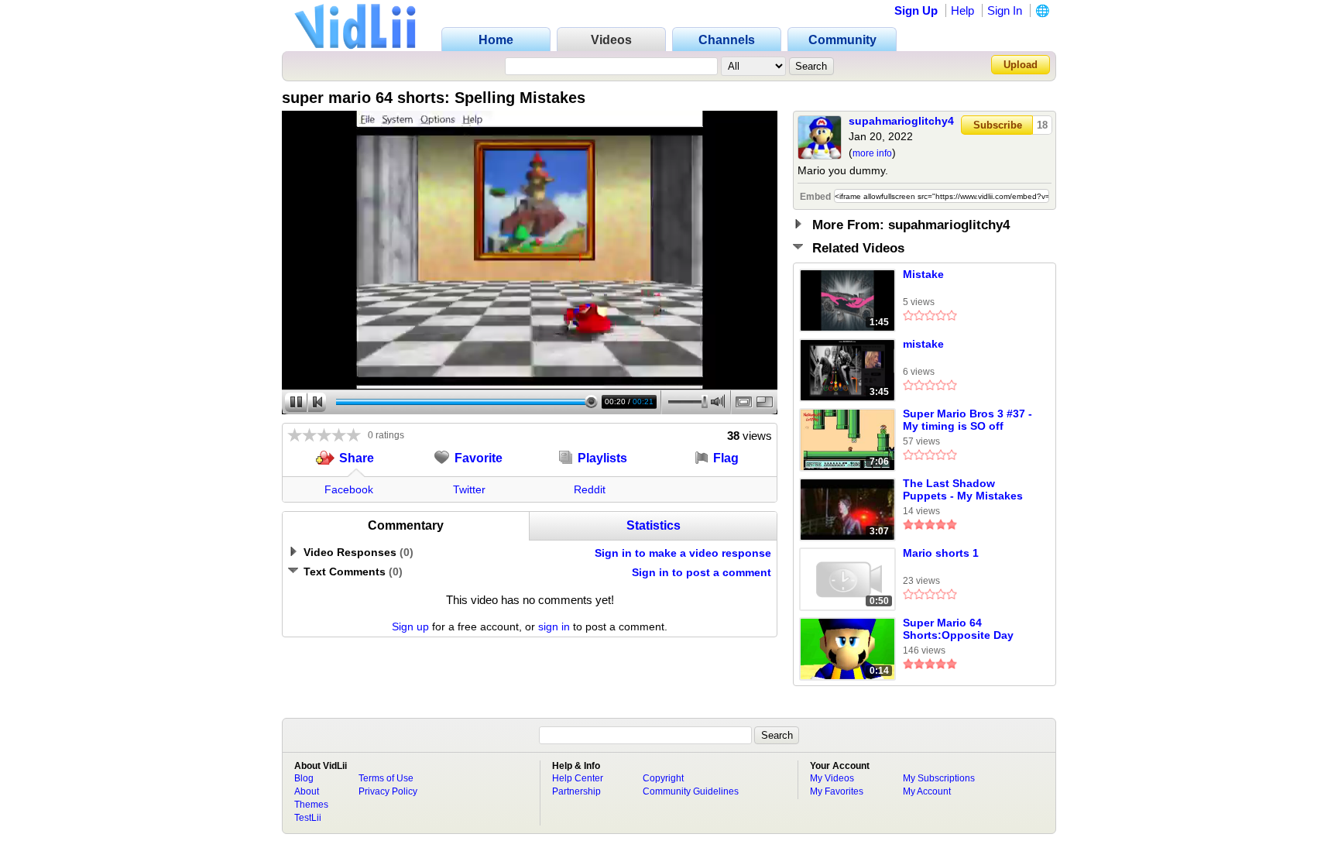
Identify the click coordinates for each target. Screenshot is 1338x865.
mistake (923, 344)
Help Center (577, 778)
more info (872, 153)
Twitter (469, 489)
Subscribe (997, 125)
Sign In (1004, 10)
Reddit (590, 489)
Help (962, 10)
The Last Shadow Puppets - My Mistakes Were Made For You (963, 490)
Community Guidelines (691, 791)
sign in (554, 626)
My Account (927, 791)
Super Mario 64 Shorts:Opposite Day (958, 628)
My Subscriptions (939, 778)
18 (1042, 125)
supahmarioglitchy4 (901, 121)
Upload (1021, 64)
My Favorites (836, 791)
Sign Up (916, 10)
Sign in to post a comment (701, 572)
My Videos (832, 778)
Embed (815, 196)
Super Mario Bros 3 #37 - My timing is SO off (967, 419)
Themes (311, 804)
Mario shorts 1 (941, 553)
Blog (304, 778)
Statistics (653, 525)
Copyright (663, 778)
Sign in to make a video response (683, 553)
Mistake (923, 274)
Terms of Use (386, 778)
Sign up (410, 626)
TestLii (307, 817)
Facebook (348, 489)
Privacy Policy (388, 791)
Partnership (576, 791)
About (306, 791)
